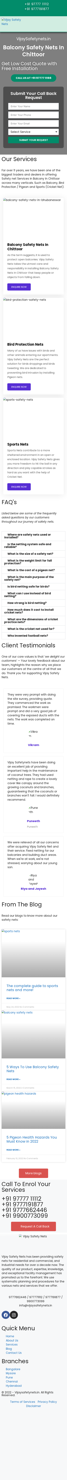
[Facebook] (6, 1315)
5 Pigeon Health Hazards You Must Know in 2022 (32, 1139)
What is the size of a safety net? (30, 554)
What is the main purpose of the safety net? (29, 578)
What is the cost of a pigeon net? (31, 570)
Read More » (13, 998)
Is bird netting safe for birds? (28, 586)
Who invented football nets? (27, 636)
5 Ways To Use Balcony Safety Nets (33, 1069)
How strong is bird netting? (27, 603)
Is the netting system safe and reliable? (27, 545)
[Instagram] (14, 1315)
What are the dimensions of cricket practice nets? (31, 620)
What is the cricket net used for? (30, 629)
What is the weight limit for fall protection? (28, 562)
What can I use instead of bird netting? (27, 594)
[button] (33, 536)
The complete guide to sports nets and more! (32, 987)
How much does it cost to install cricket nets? (29, 611)
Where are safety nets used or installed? (27, 536)
